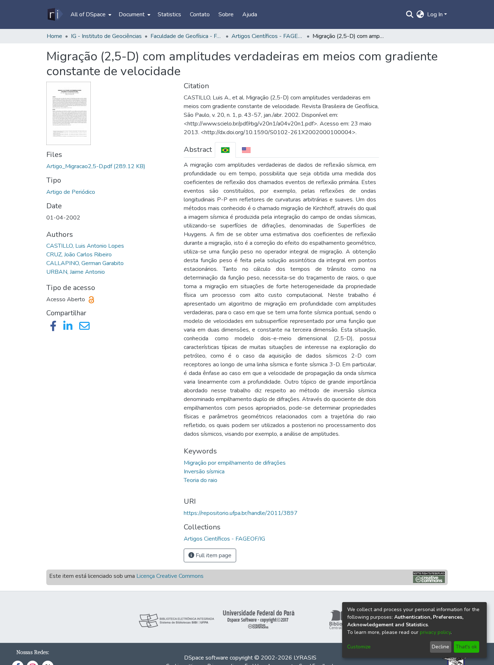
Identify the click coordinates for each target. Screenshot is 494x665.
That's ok (466, 646)
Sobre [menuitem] (226, 14)
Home (54, 36)
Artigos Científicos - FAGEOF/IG (267, 36)
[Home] (54, 14)
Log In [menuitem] (435, 14)
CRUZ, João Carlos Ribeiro (79, 255)
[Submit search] (409, 14)
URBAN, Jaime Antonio (75, 272)
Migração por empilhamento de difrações (235, 463)
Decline (440, 646)
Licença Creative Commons (170, 576)
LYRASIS (305, 658)
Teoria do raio (200, 480)
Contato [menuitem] (200, 14)
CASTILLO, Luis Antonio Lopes (85, 246)
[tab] (225, 150)
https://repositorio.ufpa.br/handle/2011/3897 (241, 513)
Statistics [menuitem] (169, 14)
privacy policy (435, 632)
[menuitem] (90, 14)
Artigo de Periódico (70, 192)
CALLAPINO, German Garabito (85, 263)
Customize (359, 646)
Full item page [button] (212, 555)
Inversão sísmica (204, 472)
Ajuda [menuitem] (249, 14)
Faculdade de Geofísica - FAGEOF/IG (186, 36)
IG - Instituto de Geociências (106, 36)
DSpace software (206, 658)
